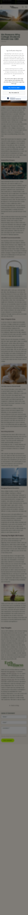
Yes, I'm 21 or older (14, 87)
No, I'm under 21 (14, 92)
